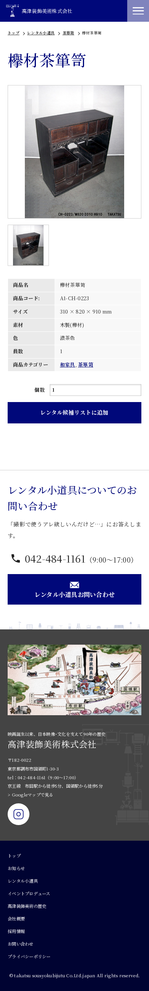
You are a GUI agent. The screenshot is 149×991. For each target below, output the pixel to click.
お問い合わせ (21, 944)
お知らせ (16, 868)
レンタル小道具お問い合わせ (74, 594)
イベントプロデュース (29, 893)
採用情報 (16, 931)
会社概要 (16, 918)
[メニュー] (138, 11)
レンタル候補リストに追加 (74, 412)
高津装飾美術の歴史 (27, 906)
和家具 (67, 364)
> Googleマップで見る (30, 795)
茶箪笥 (68, 32)
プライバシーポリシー (29, 956)
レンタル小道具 (41, 32)
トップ (13, 32)
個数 (39, 389)
